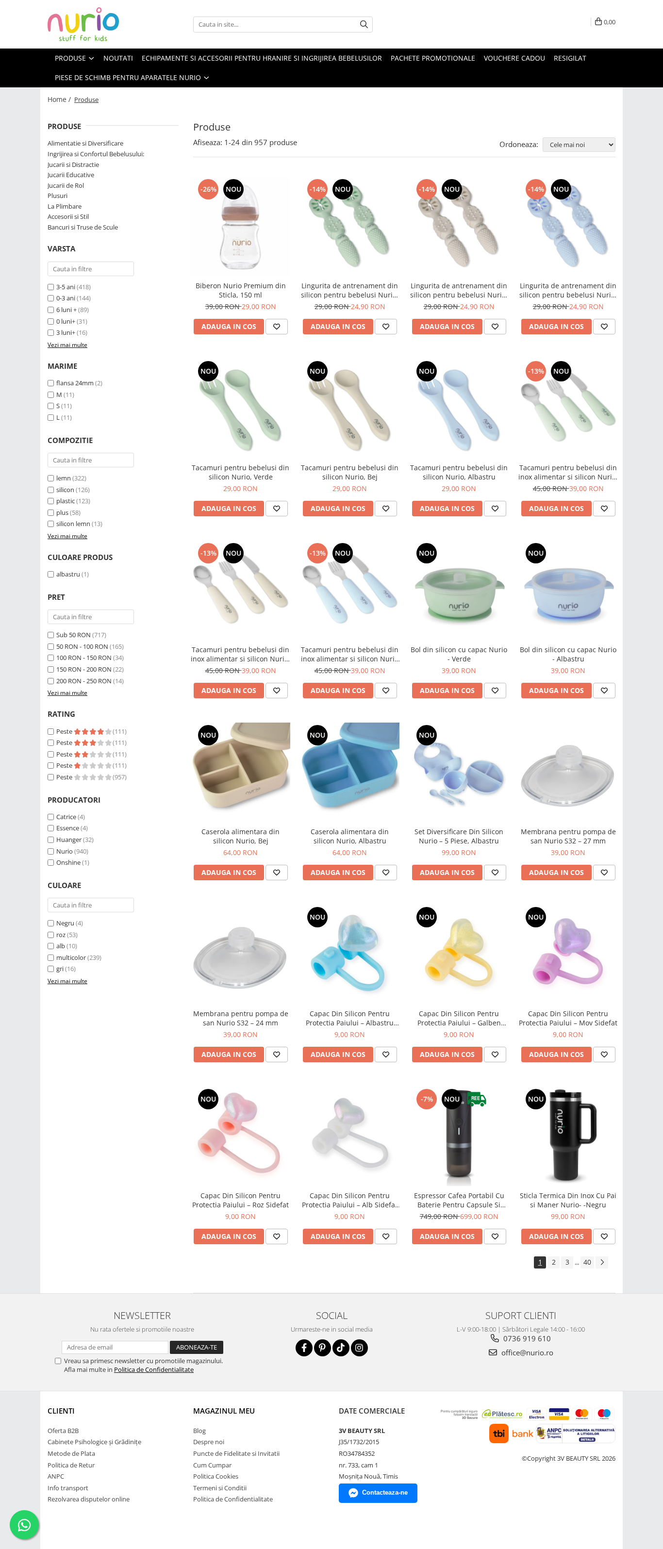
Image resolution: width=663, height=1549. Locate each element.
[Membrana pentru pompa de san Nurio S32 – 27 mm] (568, 772)
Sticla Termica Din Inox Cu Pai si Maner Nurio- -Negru (568, 1200)
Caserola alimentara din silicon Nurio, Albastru (350, 836)
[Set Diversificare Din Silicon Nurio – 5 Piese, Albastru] (459, 772)
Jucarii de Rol (66, 185)
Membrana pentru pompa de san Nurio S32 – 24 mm (240, 1018)
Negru (65, 923)
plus (62, 512)
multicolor (71, 957)
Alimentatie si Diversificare (85, 143)
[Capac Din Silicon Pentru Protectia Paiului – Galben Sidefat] (459, 954)
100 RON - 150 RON (84, 657)
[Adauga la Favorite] (276, 326)
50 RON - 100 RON (82, 646)
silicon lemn (73, 523)
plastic (65, 500)
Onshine (68, 862)
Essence (67, 828)
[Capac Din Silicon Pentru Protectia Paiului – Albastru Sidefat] (349, 954)
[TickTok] (340, 1347)
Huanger (69, 839)
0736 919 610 (526, 1338)
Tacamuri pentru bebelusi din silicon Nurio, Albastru (459, 472)
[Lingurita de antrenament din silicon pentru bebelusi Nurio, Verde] (349, 226)
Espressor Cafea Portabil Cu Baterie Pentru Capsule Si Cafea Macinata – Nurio (459, 1200)
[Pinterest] (322, 1347)
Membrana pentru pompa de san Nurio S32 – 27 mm (568, 836)
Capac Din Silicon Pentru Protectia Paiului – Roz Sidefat (240, 1200)
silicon (65, 489)
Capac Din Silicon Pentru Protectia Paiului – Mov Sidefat (568, 1018)
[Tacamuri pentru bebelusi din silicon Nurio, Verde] (240, 408)
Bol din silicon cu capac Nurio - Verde (459, 654)
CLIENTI (61, 1411)
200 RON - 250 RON (84, 680)
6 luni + (66, 309)
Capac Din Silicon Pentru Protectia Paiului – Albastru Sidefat (350, 1018)
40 (587, 1262)
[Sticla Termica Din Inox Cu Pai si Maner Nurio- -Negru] (568, 1136)
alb (60, 945)
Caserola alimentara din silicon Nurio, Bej (240, 836)
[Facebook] (304, 1347)
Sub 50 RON (73, 634)
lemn (63, 478)
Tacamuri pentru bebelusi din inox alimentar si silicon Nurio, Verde (568, 472)
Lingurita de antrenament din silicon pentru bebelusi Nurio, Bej (459, 290)
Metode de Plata (71, 1453)
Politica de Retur (71, 1465)
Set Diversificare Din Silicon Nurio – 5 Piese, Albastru (458, 836)
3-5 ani (65, 286)
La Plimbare (65, 206)
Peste (65, 731)
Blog (199, 1430)
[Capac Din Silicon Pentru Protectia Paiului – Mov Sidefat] (568, 954)
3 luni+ (65, 332)
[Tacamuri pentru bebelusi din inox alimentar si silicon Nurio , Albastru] (349, 590)
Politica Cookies (215, 1476)
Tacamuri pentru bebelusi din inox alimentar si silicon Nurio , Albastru (349, 654)
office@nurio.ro (526, 1352)
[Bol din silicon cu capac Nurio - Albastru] (568, 590)
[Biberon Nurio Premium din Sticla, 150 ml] (240, 226)
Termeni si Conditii (220, 1487)
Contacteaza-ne (385, 1492)
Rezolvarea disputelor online (89, 1499)
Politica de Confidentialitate (154, 1369)
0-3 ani (65, 298)
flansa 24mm (75, 383)
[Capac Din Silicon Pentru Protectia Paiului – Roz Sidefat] (240, 1136)
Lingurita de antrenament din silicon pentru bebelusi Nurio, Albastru (568, 290)
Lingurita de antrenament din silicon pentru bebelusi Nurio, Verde (349, 290)
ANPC (56, 1476)
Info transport (68, 1487)
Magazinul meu (224, 1411)
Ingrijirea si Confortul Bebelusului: (96, 153)
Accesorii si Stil (68, 216)
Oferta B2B (63, 1430)
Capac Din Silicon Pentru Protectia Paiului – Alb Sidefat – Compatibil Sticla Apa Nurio (350, 1200)
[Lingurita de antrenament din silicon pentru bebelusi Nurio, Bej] (459, 226)
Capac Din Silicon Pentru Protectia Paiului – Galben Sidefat (459, 1018)
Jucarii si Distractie (73, 164)
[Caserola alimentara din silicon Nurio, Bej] (240, 772)
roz (61, 934)
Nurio (64, 851)
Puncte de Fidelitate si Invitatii (236, 1453)
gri (60, 968)
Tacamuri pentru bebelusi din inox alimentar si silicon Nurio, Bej (240, 654)
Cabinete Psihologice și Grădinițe (94, 1441)
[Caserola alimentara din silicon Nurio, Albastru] (349, 772)
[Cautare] (364, 24)
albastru (68, 574)
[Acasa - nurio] (96, 24)
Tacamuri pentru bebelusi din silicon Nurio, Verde (240, 472)
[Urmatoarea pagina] (602, 1262)
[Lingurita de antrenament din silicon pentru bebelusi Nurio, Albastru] (568, 226)
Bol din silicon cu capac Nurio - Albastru (568, 654)
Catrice (66, 816)
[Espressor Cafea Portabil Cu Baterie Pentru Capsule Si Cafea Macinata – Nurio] (459, 1136)
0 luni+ (65, 321)
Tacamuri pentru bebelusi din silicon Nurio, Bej (349, 472)
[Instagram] (359, 1347)
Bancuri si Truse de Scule (83, 227)
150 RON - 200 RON (84, 669)
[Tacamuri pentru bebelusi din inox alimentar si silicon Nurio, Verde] (568, 408)
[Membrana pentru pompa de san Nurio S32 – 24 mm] (240, 954)
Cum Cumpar (212, 1465)
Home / (60, 99)
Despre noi (208, 1441)
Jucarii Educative (71, 174)
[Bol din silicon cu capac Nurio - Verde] (459, 590)
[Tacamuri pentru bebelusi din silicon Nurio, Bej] (349, 408)
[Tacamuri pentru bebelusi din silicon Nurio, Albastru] (459, 408)
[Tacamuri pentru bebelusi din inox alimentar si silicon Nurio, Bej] (240, 590)
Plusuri (57, 195)
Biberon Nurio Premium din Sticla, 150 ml (241, 290)
